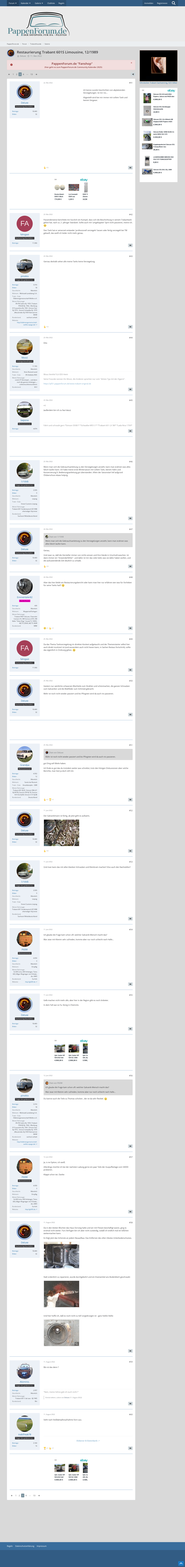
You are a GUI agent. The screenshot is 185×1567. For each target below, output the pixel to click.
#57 (131, 1157)
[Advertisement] (62, 124)
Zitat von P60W (55, 1083)
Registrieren (162, 3)
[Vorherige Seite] (9, 74)
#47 (131, 529)
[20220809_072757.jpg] (62, 1255)
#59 (131, 1361)
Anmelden (148, 3)
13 (31, 74)
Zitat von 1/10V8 (56, 536)
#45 (131, 400)
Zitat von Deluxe (56, 752)
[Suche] (173, 3)
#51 (131, 745)
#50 (131, 680)
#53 (131, 861)
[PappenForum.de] (92, 24)
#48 (131, 577)
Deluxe (66, 1397)
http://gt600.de (30, 982)
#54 (131, 929)
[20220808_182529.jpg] (62, 1294)
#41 (131, 82)
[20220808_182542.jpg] (62, 1332)
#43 (131, 256)
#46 (131, 461)
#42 (131, 214)
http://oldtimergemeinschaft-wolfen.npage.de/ (27, 323)
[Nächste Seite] (36, 74)
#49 (131, 639)
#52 (131, 810)
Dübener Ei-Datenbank (87, 1440)
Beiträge (15, 111)
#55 (131, 995)
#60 (131, 1414)
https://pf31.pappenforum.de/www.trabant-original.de (67, 383)
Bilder (14, 114)
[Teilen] (133, 74)
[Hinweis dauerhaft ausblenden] (131, 62)
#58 (131, 1222)
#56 (131, 1075)
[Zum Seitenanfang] (181, 1563)
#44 (131, 337)
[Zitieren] (130, 167)
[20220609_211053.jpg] (62, 832)
